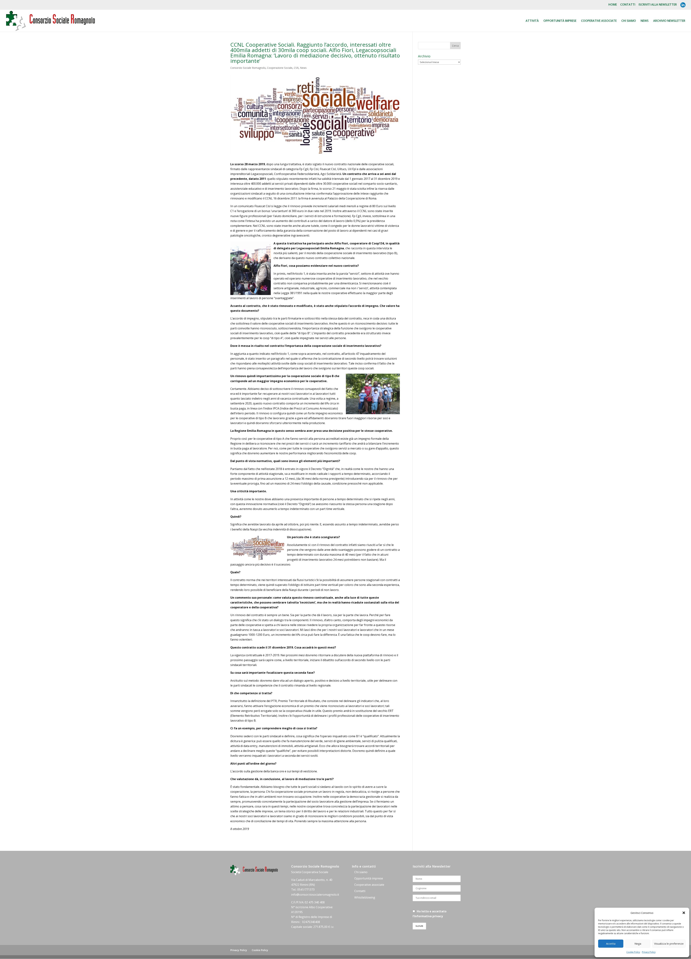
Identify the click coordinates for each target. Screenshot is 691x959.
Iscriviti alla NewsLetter (658, 4)
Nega (637, 943)
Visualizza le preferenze (669, 943)
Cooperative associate (599, 21)
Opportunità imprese (368, 878)
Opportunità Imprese (559, 21)
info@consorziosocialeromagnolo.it (315, 895)
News (645, 21)
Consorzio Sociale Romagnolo (248, 67)
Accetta (610, 943)
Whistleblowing (364, 897)
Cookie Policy (633, 952)
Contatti (627, 4)
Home (612, 4)
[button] (684, 913)
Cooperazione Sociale (279, 67)
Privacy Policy (649, 952)
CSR (296, 67)
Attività (532, 21)
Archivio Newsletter (669, 21)
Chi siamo (628, 21)
